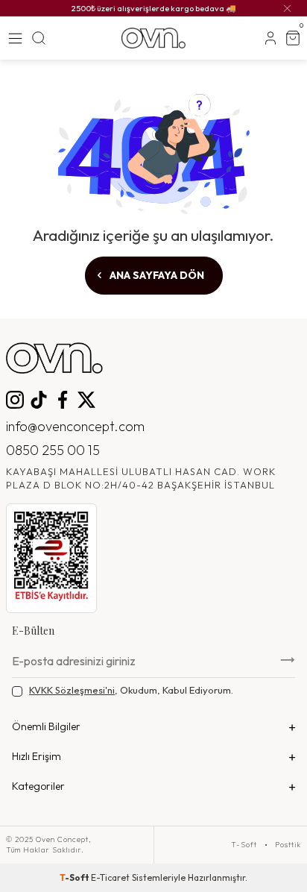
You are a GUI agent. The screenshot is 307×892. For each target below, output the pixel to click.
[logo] (153, 38)
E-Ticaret (110, 877)
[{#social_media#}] (15, 400)
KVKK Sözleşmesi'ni (72, 690)
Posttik (288, 845)
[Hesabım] (270, 38)
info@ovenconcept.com (75, 426)
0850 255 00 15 (53, 450)
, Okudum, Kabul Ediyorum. (131, 690)
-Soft (75, 877)
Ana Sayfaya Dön (155, 275)
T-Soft (244, 845)
